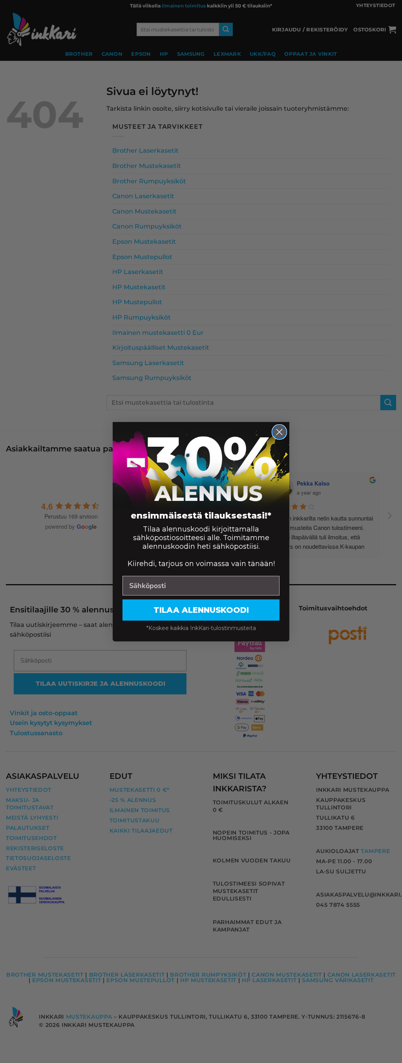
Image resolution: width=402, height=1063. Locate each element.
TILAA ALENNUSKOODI (201, 610)
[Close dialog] (279, 432)
